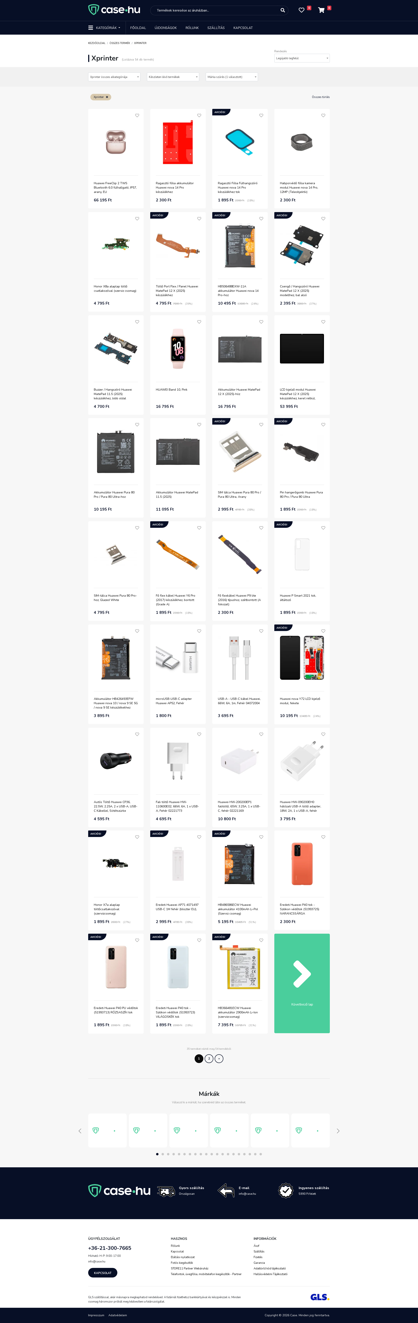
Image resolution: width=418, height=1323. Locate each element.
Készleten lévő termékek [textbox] (164, 77)
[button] (157, 1154)
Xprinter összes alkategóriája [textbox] (108, 77)
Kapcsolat (243, 28)
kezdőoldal (96, 43)
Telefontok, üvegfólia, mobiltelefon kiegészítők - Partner (206, 1274)
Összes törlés (321, 97)
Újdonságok (166, 28)
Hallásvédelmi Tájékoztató (271, 1274)
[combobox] (302, 58)
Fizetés (258, 1257)
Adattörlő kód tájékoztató (270, 1269)
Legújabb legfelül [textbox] (287, 58)
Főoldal (138, 28)
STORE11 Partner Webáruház (189, 1269)
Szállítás (216, 28)
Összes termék (120, 43)
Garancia (259, 1263)
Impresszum (96, 1315)
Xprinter (140, 43)
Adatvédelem (117, 1315)
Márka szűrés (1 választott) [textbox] (225, 77)
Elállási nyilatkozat (183, 1257)
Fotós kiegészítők (182, 1263)
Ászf (256, 1246)
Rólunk (192, 28)
